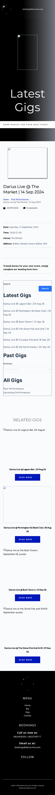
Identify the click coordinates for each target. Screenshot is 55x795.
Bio (27, 708)
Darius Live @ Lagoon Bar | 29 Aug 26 (23, 303)
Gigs (27, 712)
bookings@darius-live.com (33, 9)
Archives (7, 363)
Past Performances (13, 388)
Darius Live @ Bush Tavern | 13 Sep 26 (24, 321)
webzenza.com (31, 788)
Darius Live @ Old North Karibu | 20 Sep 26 (26, 347)
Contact (27, 715)
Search (6, 284)
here (35, 269)
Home (27, 705)
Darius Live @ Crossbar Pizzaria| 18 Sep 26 (26, 339)
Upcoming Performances (16, 392)
